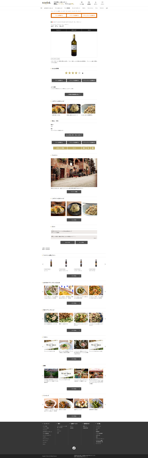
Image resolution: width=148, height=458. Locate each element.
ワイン (96, 8)
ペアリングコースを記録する (89, 15)
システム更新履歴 (99, 433)
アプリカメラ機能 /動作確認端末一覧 (99, 441)
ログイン (71, 426)
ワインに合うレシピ (58, 8)
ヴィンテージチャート (76, 8)
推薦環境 (97, 431)
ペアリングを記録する (74, 15)
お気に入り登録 (60, 148)
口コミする (67, 242)
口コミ (89, 30)
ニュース (44, 442)
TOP (41, 8)
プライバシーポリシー (100, 438)
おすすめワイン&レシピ (48, 8)
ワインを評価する (59, 15)
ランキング (45, 429)
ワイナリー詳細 (74, 191)
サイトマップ (98, 443)
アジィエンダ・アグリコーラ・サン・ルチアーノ (60, 24)
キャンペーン (45, 440)
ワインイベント (90, 8)
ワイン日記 (45, 426)
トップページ (98, 426)
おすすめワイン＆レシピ (47, 431)
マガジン (84, 8)
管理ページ (85, 426)
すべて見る (74, 275)
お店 (107, 8)
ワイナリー (102, 8)
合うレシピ (74, 30)
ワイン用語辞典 (67, 8)
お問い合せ (98, 435)
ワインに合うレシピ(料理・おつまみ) (62, 427)
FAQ (97, 429)
